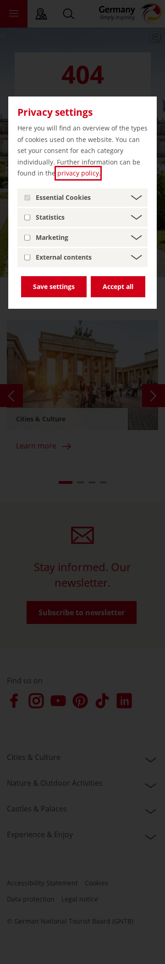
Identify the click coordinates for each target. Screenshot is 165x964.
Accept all (118, 286)
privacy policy (78, 173)
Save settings (54, 286)
